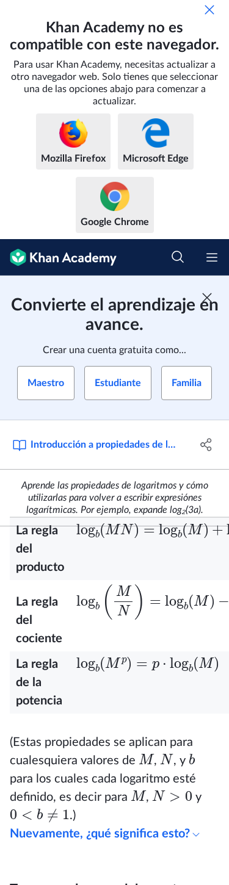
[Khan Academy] (58, 257)
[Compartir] (206, 444)
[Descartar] (209, 10)
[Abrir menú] (212, 257)
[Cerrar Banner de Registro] (207, 297)
